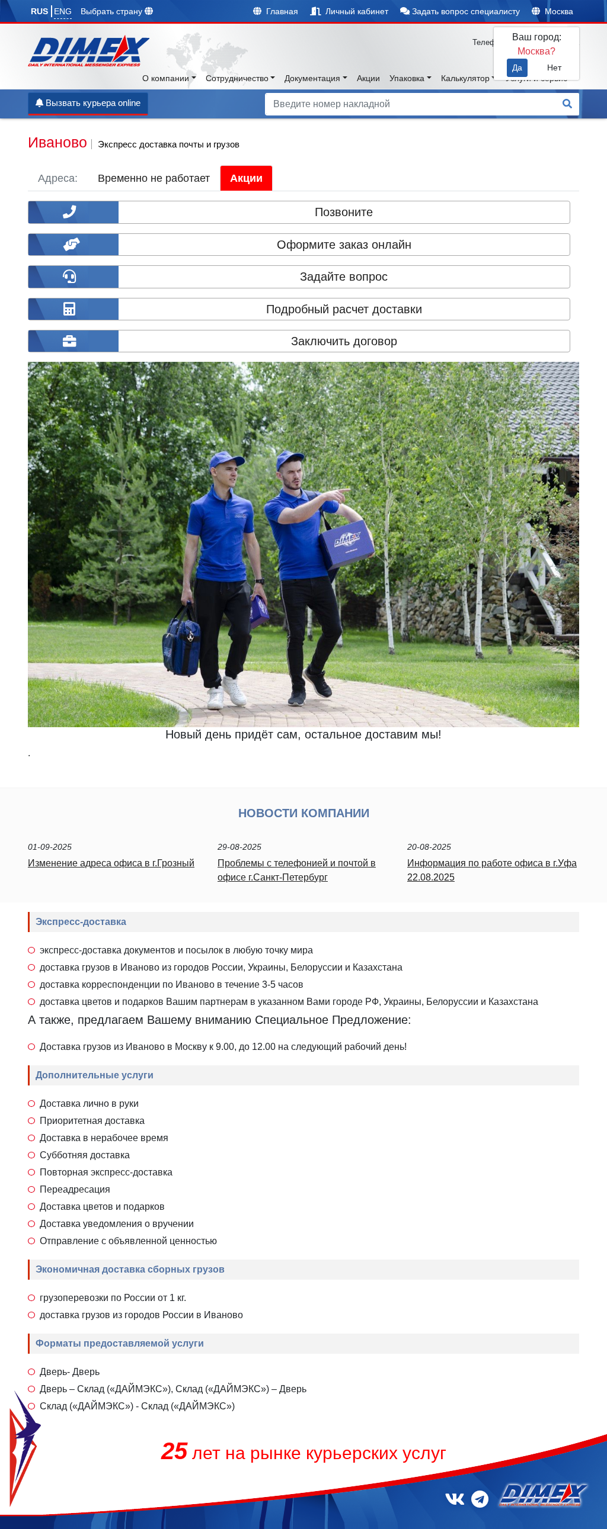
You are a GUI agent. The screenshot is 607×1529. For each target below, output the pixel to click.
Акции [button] (368, 78)
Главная (281, 11)
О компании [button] (165, 78)
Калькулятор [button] (465, 78)
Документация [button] (312, 78)
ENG (63, 11)
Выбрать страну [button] (113, 11)
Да (517, 67)
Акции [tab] (246, 178)
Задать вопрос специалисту (465, 11)
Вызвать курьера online (91, 103)
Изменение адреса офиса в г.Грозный (111, 863)
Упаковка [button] (406, 78)
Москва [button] (557, 11)
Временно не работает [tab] (154, 178)
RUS (39, 11)
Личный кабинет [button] (355, 11)
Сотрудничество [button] (237, 78)
